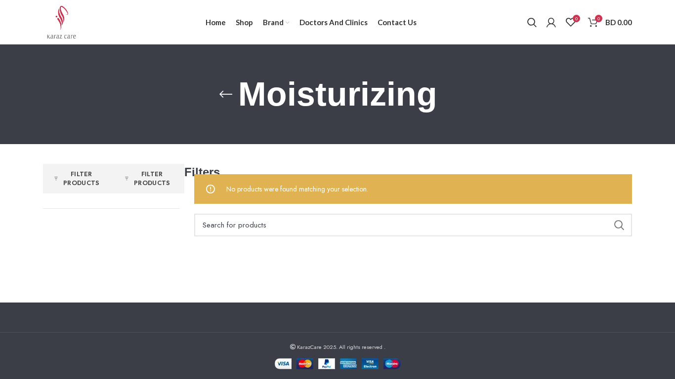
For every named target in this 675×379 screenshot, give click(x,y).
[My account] (551, 22)
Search (618, 225)
